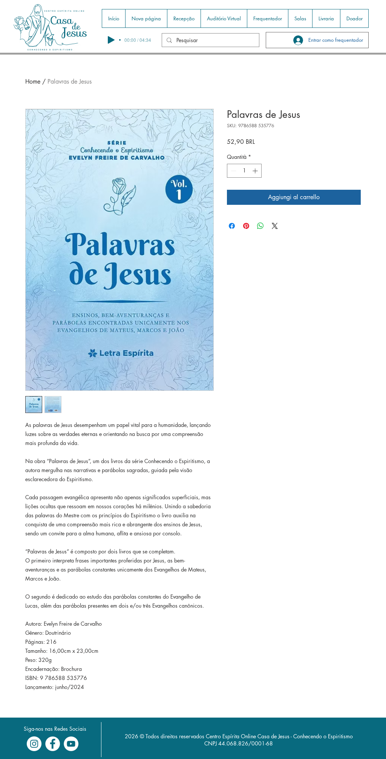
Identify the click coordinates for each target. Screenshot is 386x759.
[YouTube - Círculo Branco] (71, 743)
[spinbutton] (244, 170)
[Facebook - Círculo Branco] (52, 743)
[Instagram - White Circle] (34, 743)
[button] (184, 18)
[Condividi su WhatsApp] (260, 225)
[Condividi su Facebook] (231, 225)
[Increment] (255, 170)
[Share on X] (274, 225)
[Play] (111, 40)
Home (32, 81)
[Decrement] (232, 170)
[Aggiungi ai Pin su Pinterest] (246, 225)
